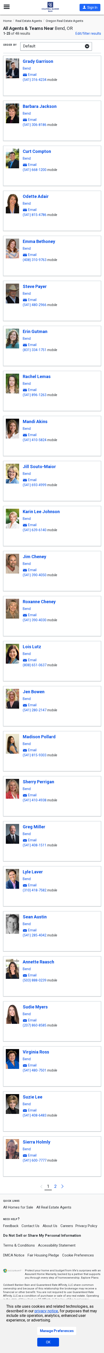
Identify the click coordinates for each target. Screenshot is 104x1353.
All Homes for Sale (18, 1207)
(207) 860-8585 (34, 1025)
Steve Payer (35, 286)
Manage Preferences (57, 1331)
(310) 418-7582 (34, 890)
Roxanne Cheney (39, 601)
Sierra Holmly (36, 1141)
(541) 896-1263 (34, 395)
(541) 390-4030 (34, 620)
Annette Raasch (38, 961)
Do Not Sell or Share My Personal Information (42, 1235)
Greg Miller (34, 826)
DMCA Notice (13, 1255)
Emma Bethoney (39, 241)
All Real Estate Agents (53, 1207)
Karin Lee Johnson (41, 511)
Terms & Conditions (19, 1245)
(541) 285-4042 (34, 935)
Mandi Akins (35, 421)
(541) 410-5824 (34, 440)
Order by (10, 44)
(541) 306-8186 (34, 125)
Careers (66, 1226)
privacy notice (46, 1311)
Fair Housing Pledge (43, 1255)
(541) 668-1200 (34, 170)
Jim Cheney (34, 556)
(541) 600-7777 (34, 1160)
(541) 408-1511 (34, 845)
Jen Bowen (34, 691)
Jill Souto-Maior (39, 466)
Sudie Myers (35, 1006)
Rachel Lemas (37, 376)
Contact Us (30, 1226)
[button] (90, 7)
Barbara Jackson (40, 106)
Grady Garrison (38, 61)
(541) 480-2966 (34, 305)
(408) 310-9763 (34, 260)
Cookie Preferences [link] (78, 1255)
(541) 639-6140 (34, 530)
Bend (27, 68)
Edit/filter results (88, 33)
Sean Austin (35, 916)
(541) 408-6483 (34, 1115)
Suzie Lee (32, 1096)
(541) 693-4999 (34, 485)
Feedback (10, 1226)
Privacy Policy (86, 1226)
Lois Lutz (32, 646)
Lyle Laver (33, 871)
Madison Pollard (39, 736)
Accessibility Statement (56, 1245)
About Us (50, 1226)
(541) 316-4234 (34, 80)
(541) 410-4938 (34, 800)
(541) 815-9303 (34, 755)
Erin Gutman (35, 331)
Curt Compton (37, 151)
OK (48, 1342)
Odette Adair (36, 196)
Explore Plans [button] (89, 1277)
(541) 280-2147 (34, 710)
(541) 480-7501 (34, 1070)
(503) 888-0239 (34, 980)
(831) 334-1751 (34, 350)
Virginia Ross (36, 1051)
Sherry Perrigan (38, 781)
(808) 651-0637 (34, 665)
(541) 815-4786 (34, 215)
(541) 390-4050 (34, 575)
